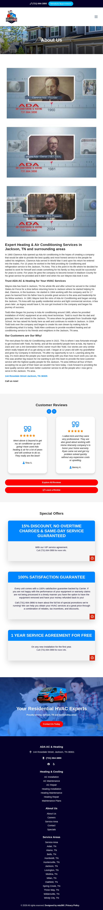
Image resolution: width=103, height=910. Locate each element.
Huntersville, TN (51, 862)
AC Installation (51, 777)
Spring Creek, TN (51, 886)
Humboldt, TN (52, 858)
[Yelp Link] (54, 764)
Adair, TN (51, 846)
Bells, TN (51, 854)
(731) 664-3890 (39, 4)
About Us (51, 813)
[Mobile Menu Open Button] (96, 17)
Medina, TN (51, 874)
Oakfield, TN (51, 882)
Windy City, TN (51, 898)
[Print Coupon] (92, 558)
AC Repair (51, 785)
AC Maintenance (51, 781)
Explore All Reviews (51, 482)
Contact (51, 825)
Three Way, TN (51, 890)
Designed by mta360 (55, 905)
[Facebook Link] (48, 764)
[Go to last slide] (49, 411)
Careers (51, 817)
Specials (51, 829)
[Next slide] (54, 411)
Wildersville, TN (51, 894)
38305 (26, 376)
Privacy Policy (72, 905)
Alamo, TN (51, 850)
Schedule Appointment (60, 4)
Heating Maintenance (51, 793)
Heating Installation (51, 789)
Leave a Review (52, 490)
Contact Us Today (51, 724)
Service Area (51, 821)
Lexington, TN (51, 870)
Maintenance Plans (51, 801)
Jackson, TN (51, 866)
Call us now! (11, 381)
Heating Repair (51, 797)
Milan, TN (51, 878)
